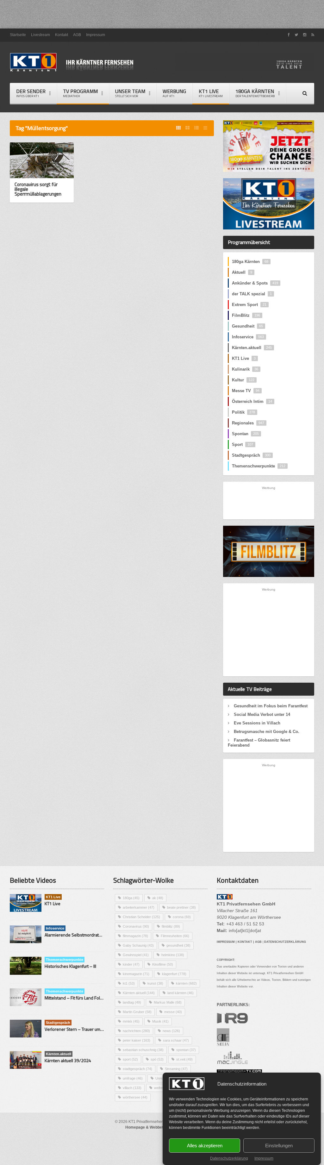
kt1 (129, 983)
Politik (243, 412)
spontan (186, 1050)
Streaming (176, 1069)
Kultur (243, 380)
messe (173, 1012)
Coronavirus (136, 926)
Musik (160, 1021)
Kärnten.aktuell (252, 347)
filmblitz (171, 926)
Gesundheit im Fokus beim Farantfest (271, 706)
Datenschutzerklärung (229, 1158)
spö (157, 1059)
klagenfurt (174, 974)
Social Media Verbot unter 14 (262, 714)
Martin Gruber (137, 1012)
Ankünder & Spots (255, 283)
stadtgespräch (137, 1069)
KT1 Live (211, 92)
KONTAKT (245, 941)
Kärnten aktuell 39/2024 (68, 1060)
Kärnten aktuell (139, 993)
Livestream (40, 35)
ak (157, 898)
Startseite (18, 35)
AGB (77, 35)
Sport (242, 444)
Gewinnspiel (136, 955)
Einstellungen (279, 1145)
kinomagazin (136, 974)
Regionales (248, 423)
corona (182, 917)
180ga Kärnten (250, 261)
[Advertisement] (162, 14)
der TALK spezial (252, 293)
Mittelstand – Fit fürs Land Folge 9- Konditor (86, 997)
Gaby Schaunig (138, 945)
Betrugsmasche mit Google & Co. (266, 731)
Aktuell (242, 272)
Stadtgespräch (251, 455)
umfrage (133, 1078)
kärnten (186, 983)
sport (130, 1059)
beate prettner (181, 907)
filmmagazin (135, 936)
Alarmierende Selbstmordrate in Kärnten (83, 934)
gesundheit (178, 945)
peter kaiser (136, 1040)
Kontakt (61, 35)
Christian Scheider (141, 917)
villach (132, 1088)
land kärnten (180, 993)
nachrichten (136, 1031)
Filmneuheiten (175, 936)
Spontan (245, 433)
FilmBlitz (246, 315)
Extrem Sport (249, 304)
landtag (132, 1002)
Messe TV (245, 390)
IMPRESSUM (226, 941)
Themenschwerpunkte (258, 466)
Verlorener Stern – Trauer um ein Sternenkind (88, 1029)
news (171, 1031)
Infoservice (248, 337)
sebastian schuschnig (143, 1050)
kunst (155, 983)
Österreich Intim (252, 401)
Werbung (174, 92)
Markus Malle (168, 1002)
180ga (131, 898)
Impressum (263, 1158)
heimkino (172, 955)
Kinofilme (162, 964)
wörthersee (135, 1097)
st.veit (184, 1059)
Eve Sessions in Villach (257, 723)
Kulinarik (245, 369)
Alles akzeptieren (204, 1145)
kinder (131, 964)
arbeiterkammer (138, 907)
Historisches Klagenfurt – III (70, 966)
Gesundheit (247, 326)
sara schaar (176, 1040)
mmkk (131, 1021)
